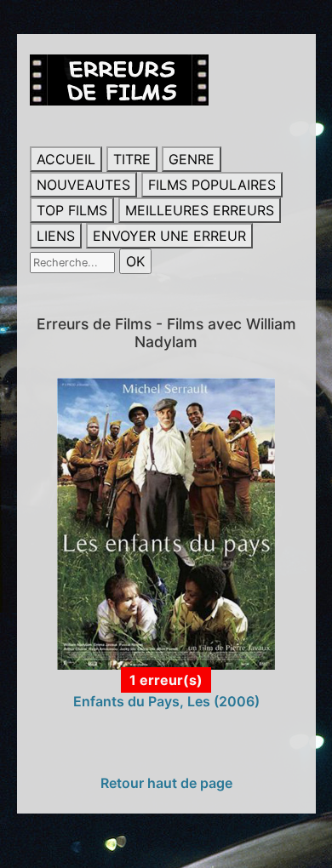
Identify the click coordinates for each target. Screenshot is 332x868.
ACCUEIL (66, 159)
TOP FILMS (72, 210)
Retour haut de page (166, 782)
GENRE (192, 159)
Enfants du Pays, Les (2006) (166, 701)
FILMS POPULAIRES (212, 184)
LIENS (56, 235)
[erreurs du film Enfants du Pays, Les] (166, 522)
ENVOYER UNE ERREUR (169, 235)
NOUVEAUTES (83, 184)
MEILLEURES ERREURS (199, 210)
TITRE (132, 159)
